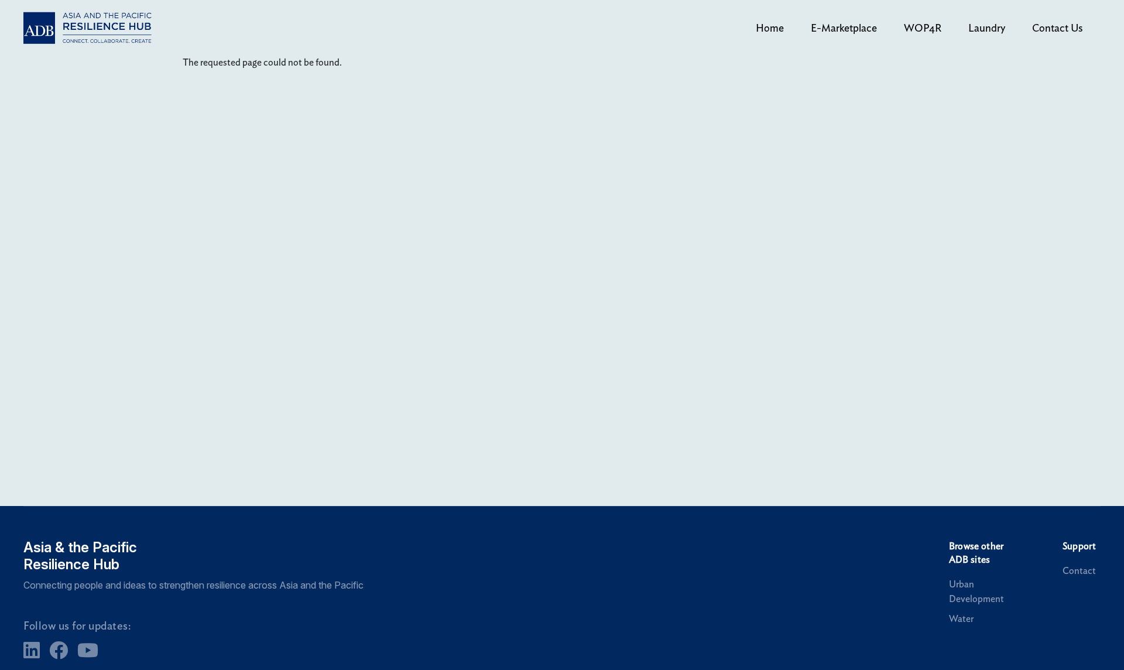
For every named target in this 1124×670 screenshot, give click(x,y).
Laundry (986, 28)
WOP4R (922, 28)
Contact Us (1057, 28)
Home (770, 28)
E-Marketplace (844, 28)
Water (961, 618)
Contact (1079, 570)
